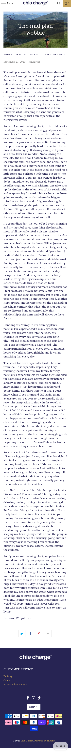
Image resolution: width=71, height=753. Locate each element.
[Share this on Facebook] (30, 633)
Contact (7, 680)
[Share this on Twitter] (21, 633)
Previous (50, 54)
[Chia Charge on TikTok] (39, 698)
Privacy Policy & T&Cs (15, 684)
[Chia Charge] (35, 3)
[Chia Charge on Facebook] (27, 698)
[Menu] (1, 3)
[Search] (59, 3)
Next (62, 54)
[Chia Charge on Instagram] (33, 698)
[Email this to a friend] (48, 633)
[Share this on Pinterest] (39, 633)
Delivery (7, 676)
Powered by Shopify (44, 740)
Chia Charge (27, 740)
